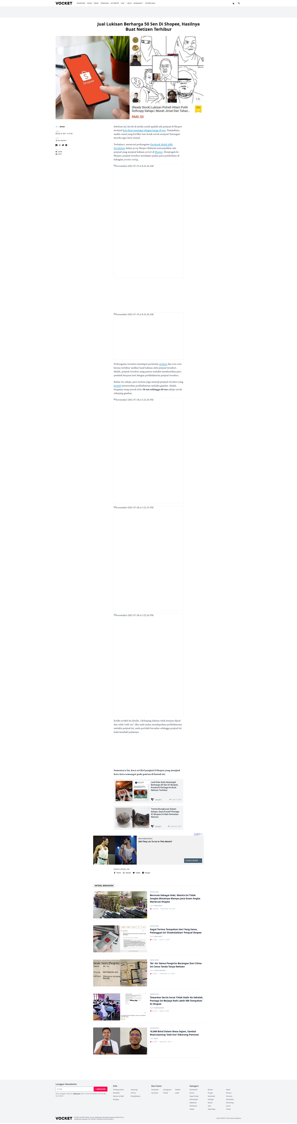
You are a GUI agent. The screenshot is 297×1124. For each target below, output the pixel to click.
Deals (129, 3)
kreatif (117, 385)
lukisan (59, 151)
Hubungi (134, 1090)
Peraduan (193, 1106)
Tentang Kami (118, 1090)
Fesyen (210, 1093)
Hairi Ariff (158, 905)
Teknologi (105, 3)
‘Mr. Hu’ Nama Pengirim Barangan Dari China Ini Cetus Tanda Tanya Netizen (176, 965)
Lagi (122, 3)
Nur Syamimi (62, 140)
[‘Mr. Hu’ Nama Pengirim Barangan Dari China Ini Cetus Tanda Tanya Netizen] (120, 972)
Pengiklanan (135, 1096)
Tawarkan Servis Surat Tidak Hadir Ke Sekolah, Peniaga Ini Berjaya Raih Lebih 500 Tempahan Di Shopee (176, 1000)
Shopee (159, 152)
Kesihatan (230, 1099)
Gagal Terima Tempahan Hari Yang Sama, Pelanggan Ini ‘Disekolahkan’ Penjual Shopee (176, 931)
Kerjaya (116, 1099)
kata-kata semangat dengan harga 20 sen (144, 130)
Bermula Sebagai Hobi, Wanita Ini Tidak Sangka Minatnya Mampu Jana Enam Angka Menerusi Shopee (175, 898)
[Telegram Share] (66, 145)
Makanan (193, 1102)
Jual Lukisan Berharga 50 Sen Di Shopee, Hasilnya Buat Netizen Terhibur (148, 26)
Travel (96, 3)
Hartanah (211, 1096)
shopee (59, 154)
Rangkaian (138, 3)
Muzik (210, 1102)
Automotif (115, 3)
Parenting (230, 1102)
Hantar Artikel (118, 1096)
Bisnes (62, 127)
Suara (228, 1106)
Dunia (192, 1093)
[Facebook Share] (56, 145)
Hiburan (229, 1096)
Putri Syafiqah (160, 970)
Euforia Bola (150, 3)
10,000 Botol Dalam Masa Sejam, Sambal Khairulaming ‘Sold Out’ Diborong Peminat (174, 1033)
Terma (133, 1093)
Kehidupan (81, 3)
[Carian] (238, 3)
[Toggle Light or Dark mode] (233, 3)
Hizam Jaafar (159, 1008)
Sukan (89, 3)
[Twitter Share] (63, 145)
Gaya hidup (194, 1096)
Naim (156, 1038)
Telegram (76, 1093)
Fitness (228, 1093)
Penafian (116, 1093)
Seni (209, 1106)
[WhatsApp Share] (60, 145)
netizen (163, 364)
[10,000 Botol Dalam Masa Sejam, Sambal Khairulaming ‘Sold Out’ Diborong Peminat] (120, 1041)
